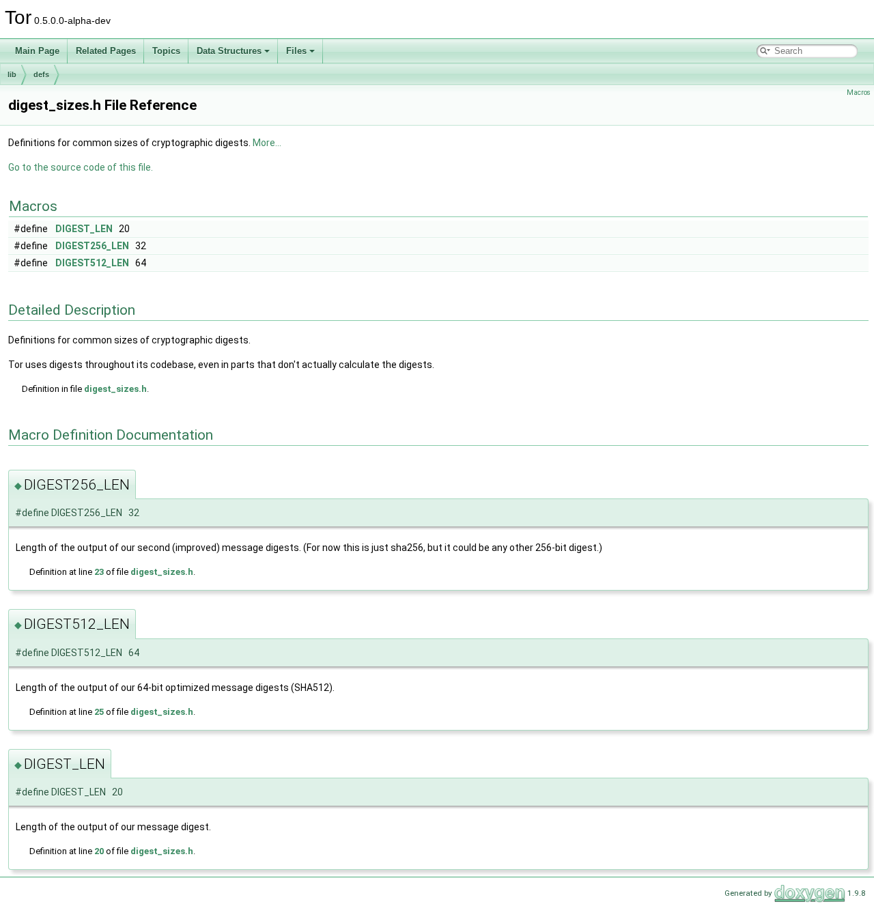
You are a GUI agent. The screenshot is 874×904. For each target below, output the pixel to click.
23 (99, 572)
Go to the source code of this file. (80, 167)
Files (296, 51)
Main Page (37, 51)
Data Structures (229, 51)
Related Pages (106, 51)
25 (99, 712)
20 (99, 851)
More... (267, 142)
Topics (166, 51)
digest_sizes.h (115, 389)
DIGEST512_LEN (92, 262)
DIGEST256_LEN (92, 245)
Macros (859, 92)
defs (41, 74)
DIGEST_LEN (84, 228)
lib (12, 74)
